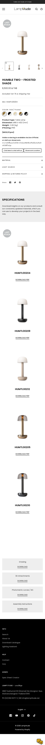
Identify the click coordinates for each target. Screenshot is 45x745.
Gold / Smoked (21, 114)
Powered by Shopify (22, 729)
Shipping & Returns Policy (14, 174)
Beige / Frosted (15, 114)
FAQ (4, 664)
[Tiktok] (34, 715)
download (22, 595)
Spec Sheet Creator (10, 677)
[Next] (42, 68)
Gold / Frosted (4, 114)
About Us (6, 638)
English (20, 709)
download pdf (22, 279)
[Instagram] (22, 715)
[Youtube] (16, 715)
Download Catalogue (11, 642)
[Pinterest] (28, 715)
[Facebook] (10, 715)
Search (5, 634)
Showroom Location (32, 150)
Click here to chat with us (13, 150)
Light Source (8, 167)
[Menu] (3, 9)
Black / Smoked (26, 114)
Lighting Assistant (9, 646)
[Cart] (41, 9)
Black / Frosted (10, 114)
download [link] (22, 567)
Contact (5, 660)
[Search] (36, 9)
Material (6, 160)
